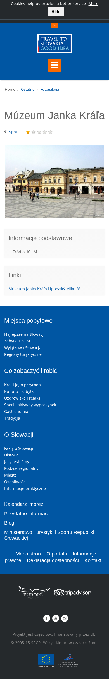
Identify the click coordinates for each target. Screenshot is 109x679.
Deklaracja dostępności (53, 560)
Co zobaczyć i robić (30, 370)
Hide (55, 11)
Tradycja (12, 418)
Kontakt (92, 560)
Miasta (10, 475)
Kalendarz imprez (23, 504)
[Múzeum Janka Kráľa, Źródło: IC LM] (54, 181)
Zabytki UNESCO (19, 341)
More (93, 3)
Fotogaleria (49, 89)
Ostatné (27, 89)
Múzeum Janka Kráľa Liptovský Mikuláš (44, 288)
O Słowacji (18, 434)
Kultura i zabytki (19, 391)
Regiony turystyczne (23, 354)
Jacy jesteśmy (16, 461)
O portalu (56, 554)
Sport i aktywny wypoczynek (30, 404)
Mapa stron (28, 554)
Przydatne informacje (27, 513)
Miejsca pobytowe (28, 320)
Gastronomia (16, 411)
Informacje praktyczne (25, 488)
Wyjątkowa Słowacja (22, 347)
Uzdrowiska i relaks (22, 398)
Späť (13, 131)
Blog (9, 523)
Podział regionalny (21, 468)
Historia (11, 455)
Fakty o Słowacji (18, 448)
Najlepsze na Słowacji (24, 334)
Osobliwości (15, 481)
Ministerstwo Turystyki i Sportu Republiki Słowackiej (49, 535)
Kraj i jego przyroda (22, 384)
